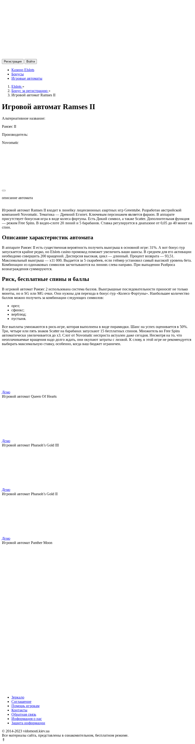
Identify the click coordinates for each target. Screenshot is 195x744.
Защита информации (28, 723)
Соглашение (21, 702)
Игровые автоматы (26, 78)
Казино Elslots (22, 70)
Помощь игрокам (25, 706)
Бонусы (17, 74)
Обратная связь (23, 714)
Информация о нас (26, 719)
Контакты (19, 710)
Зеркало (17, 697)
